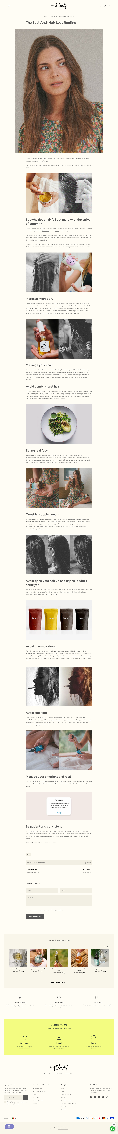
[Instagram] (91, 1097)
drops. (28, 786)
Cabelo (29, 854)
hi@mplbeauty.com (59, 1048)
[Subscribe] (25, 1097)
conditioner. (74, 313)
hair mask (45, 231)
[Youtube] (99, 1097)
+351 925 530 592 (24, 1048)
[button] (105, 946)
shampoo (64, 313)
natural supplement (54, 522)
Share (89, 862)
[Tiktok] (107, 1097)
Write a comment (35, 916)
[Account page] (105, 6)
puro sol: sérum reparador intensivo (79, 969)
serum (57, 231)
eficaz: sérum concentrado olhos (58, 969)
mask (78, 308)
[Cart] (109, 6)
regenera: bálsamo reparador (38, 969)
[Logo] (59, 6)
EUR (16, 1118)
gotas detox (99, 969)
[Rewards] (9, 1126)
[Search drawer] (100, 6)
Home (45, 16)
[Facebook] (95, 1097)
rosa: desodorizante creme (17, 969)
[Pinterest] (103, 1097)
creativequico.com (63, 1129)
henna (55, 651)
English (6, 1118)
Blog (52, 16)
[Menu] (8, 6)
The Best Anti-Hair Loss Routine (65, 16)
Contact (93, 1048)
